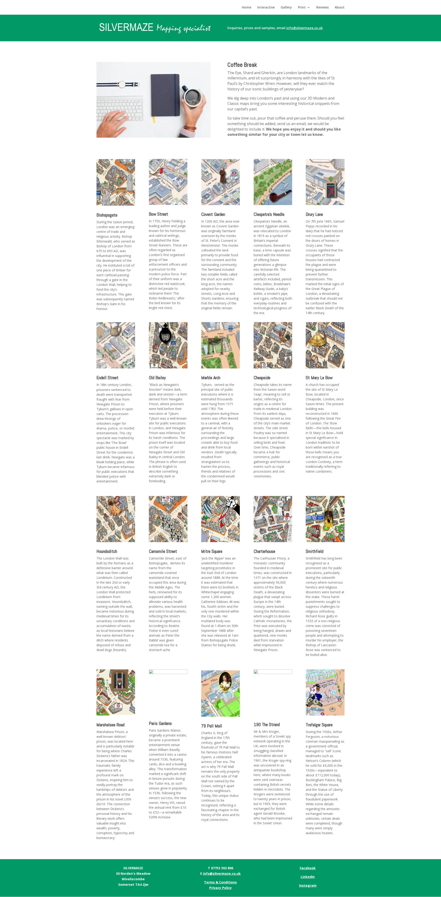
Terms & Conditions (220, 882)
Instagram (308, 885)
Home (246, 7)
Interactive (266, 7)
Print (302, 7)
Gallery (286, 7)
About (340, 7)
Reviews (322, 7)
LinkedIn (308, 877)
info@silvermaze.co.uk (222, 873)
